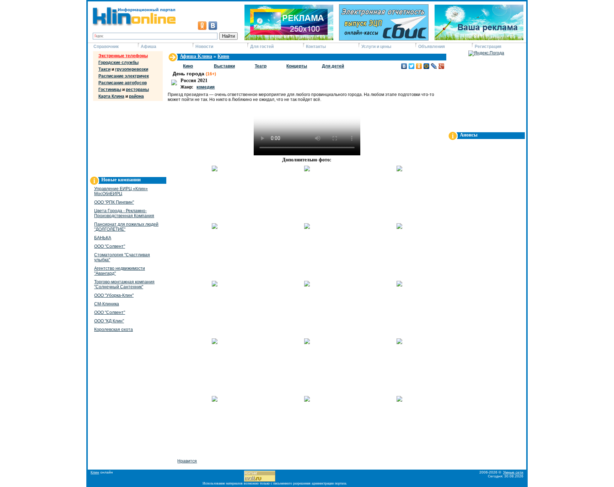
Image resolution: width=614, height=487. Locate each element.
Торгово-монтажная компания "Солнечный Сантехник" (124, 284)
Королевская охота (113, 329)
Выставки (224, 66)
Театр (260, 66)
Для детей (333, 66)
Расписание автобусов (122, 82)
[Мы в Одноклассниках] (202, 25)
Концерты (296, 66)
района (136, 96)
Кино (223, 56)
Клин (95, 472)
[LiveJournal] (434, 66)
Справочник (106, 46)
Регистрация (488, 46)
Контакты (316, 46)
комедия (205, 87)
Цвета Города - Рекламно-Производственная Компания (124, 213)
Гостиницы (109, 89)
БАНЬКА (102, 237)
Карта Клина (111, 96)
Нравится (187, 461)
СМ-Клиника (106, 303)
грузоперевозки (131, 69)
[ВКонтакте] (404, 66)
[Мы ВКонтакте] (213, 25)
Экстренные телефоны (123, 55)
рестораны (137, 89)
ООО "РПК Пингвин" (114, 202)
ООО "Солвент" (109, 246)
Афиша (148, 46)
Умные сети (513, 472)
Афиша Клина (196, 56)
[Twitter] (411, 66)
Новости (204, 46)
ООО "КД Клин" (109, 321)
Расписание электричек (123, 76)
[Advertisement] (126, 137)
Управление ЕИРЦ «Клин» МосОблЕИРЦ (121, 191)
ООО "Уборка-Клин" (114, 295)
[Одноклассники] (419, 66)
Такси (104, 69)
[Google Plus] (441, 66)
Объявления (431, 46)
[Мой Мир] (426, 66)
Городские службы (118, 62)
